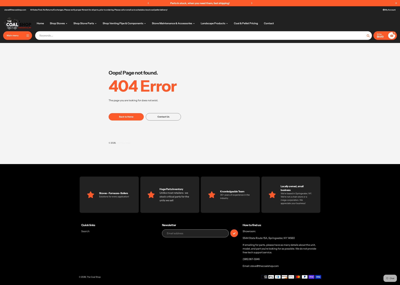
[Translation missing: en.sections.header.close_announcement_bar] (396, 3)
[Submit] (234, 233)
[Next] (251, 3)
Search (85, 231)
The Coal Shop (123, 143)
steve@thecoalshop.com (15, 10)
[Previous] (148, 3)
